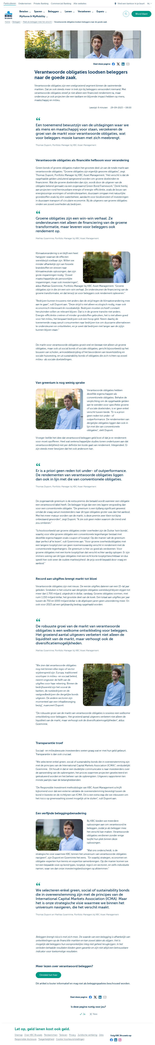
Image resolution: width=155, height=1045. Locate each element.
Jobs (101, 1035)
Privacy (72, 1035)
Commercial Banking (61, 3)
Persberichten (50, 1035)
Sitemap (19, 1035)
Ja (84, 1014)
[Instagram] (120, 1039)
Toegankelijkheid (46, 1039)
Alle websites (80, 3)
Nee (94, 1014)
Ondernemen (24, 3)
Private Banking (41, 3)
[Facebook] (113, 64)
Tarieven (63, 1035)
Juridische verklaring (87, 1035)
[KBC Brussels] (8, 13)
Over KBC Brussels (33, 1035)
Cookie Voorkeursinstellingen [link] (70, 1039)
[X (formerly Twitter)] (118, 64)
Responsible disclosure (25, 1039)
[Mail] (128, 64)
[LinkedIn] (123, 64)
